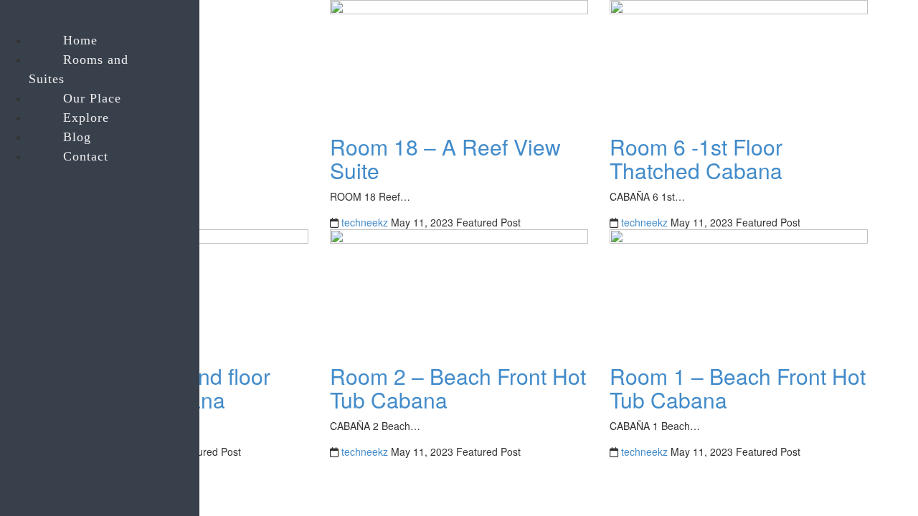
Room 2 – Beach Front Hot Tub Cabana (458, 387)
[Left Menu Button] (15, 19)
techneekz (364, 222)
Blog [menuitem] (77, 137)
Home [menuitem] (80, 40)
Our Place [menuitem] (92, 98)
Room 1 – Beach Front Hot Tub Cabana (738, 387)
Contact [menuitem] (85, 156)
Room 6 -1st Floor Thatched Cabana (696, 158)
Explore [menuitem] (86, 117)
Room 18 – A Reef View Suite (445, 158)
